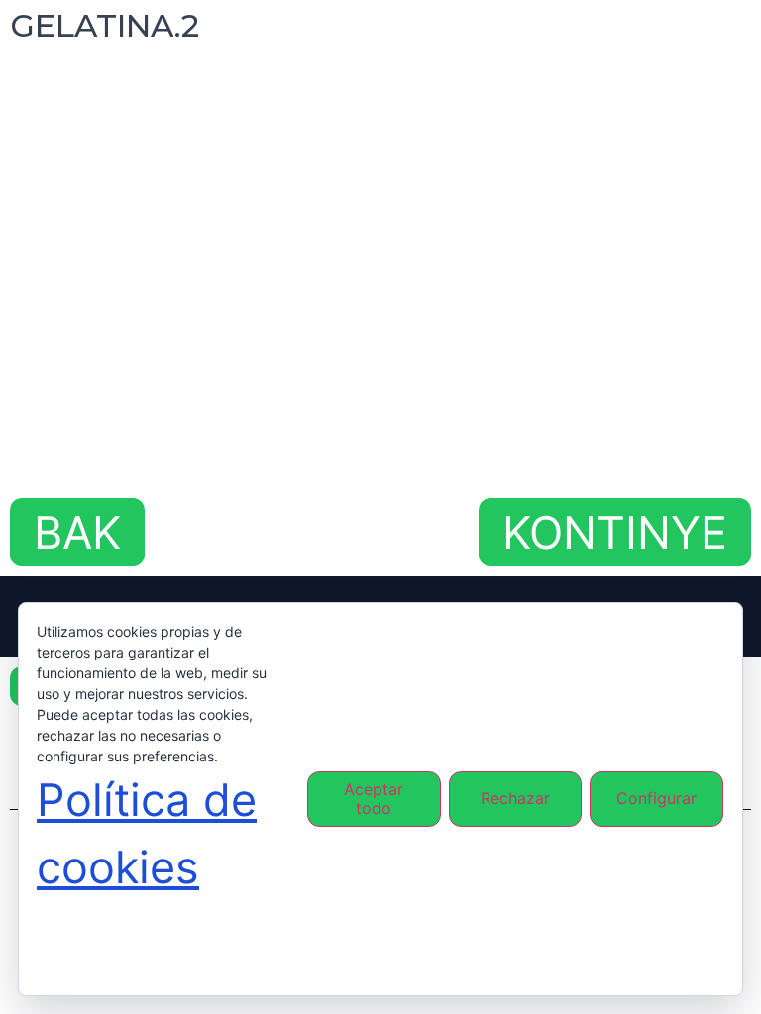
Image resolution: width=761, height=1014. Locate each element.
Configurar (656, 798)
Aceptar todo (373, 798)
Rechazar (515, 798)
